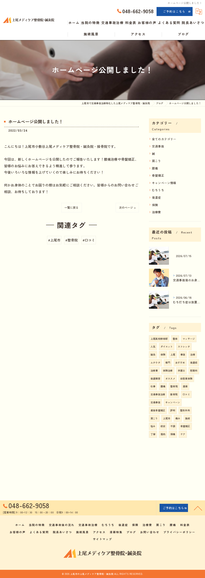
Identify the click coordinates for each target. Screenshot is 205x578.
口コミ (186, 394)
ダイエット (167, 346)
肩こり (156, 161)
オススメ (170, 378)
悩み (153, 426)
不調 (172, 426)
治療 (192, 354)
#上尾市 (54, 239)
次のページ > (127, 207)
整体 (175, 338)
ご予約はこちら (174, 11)
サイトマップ (102, 539)
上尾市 (166, 418)
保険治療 (168, 370)
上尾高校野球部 (159, 338)
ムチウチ (155, 362)
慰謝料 (194, 370)
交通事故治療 (158, 394)
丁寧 (153, 434)
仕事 (153, 386)
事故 (182, 354)
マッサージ (189, 338)
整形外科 (185, 410)
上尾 (172, 354)
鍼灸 (153, 354)
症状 (163, 426)
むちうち (158, 190)
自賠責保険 (186, 378)
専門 (167, 362)
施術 (187, 418)
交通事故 (158, 146)
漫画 (185, 386)
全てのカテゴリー (164, 139)
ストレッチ (184, 346)
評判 (172, 410)
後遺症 (156, 197)
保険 (155, 205)
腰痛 (155, 168)
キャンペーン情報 (164, 183)
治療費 (156, 212)
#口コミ (88, 239)
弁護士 (181, 370)
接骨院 (174, 394)
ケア (182, 434)
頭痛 (172, 434)
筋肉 (163, 434)
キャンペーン (172, 402)
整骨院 (174, 386)
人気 (153, 346)
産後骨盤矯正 (158, 410)
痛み (177, 418)
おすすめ (180, 362)
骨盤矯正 (158, 175)
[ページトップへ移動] (198, 508)
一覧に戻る (71, 207)
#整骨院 (71, 239)
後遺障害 (155, 378)
